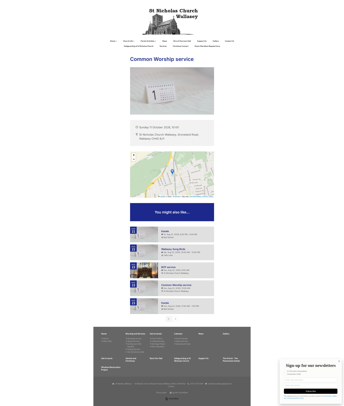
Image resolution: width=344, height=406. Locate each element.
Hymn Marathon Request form (207, 46)
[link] (113, 41)
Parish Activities (148, 41)
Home (113, 41)
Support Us (202, 41)
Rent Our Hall (156, 358)
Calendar (178, 333)
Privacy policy (161, 392)
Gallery (216, 41)
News (164, 41)
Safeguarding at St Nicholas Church (138, 46)
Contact (171, 386)
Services (163, 46)
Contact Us (229, 41)
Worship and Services (135, 333)
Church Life (128, 41)
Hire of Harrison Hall (182, 41)
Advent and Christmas (131, 359)
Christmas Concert (180, 46)
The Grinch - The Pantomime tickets (231, 359)
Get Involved (156, 333)
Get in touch (106, 358)
